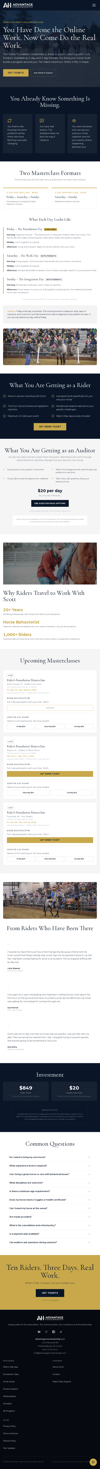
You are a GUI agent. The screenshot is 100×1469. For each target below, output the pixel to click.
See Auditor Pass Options (50, 503)
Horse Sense (9, 1381)
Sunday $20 (79, 726)
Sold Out (50, 708)
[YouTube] (39, 1331)
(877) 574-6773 (50, 1349)
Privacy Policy (9, 1426)
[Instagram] (46, 1331)
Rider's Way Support (62, 1381)
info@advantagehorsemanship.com (50, 1353)
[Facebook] (53, 1331)
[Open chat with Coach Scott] (93, 1462)
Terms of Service (10, 1433)
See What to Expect (43, 73)
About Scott (58, 1367)
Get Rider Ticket (50, 426)
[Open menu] (94, 5)
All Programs (9, 1411)
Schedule (7, 1403)
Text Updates (9, 1448)
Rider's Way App (10, 1367)
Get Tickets (16, 73)
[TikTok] (61, 1331)
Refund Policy (9, 1441)
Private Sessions (10, 1389)
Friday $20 (21, 726)
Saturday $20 (50, 726)
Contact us (54, 1300)
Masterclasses (9, 1396)
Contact (56, 1374)
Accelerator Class (10, 1374)
